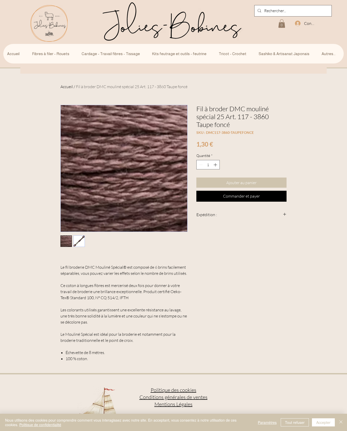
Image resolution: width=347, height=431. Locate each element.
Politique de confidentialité (40, 424)
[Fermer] (341, 422)
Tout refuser (295, 422)
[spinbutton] (208, 164)
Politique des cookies (173, 390)
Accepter (323, 422)
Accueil (66, 86)
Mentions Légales (173, 404)
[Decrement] (200, 164)
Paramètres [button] (267, 422)
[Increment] (216, 164)
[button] (281, 23)
